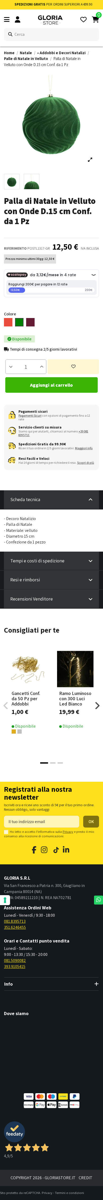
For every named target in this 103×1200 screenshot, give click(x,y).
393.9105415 (14, 966)
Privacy (68, 831)
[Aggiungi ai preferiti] (73, 366)
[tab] (51, 499)
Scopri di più (85, 463)
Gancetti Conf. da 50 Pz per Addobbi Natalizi (26, 701)
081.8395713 (15, 921)
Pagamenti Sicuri (29, 415)
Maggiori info (84, 448)
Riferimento (15, 248)
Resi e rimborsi (25, 580)
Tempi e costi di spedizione (37, 561)
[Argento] (19, 731)
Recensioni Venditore (31, 599)
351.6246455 (15, 927)
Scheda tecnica (25, 499)
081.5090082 (15, 960)
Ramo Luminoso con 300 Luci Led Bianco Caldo (75, 701)
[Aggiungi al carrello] (36, 686)
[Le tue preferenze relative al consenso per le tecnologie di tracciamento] (5, 900)
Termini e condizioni (69, 1193)
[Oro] (14, 731)
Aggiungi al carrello (51, 385)
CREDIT (85, 1178)
